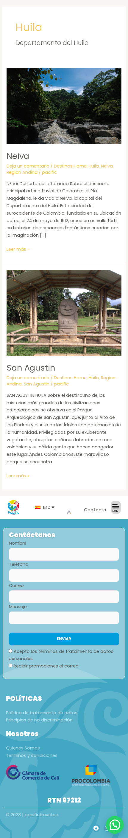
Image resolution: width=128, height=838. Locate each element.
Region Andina (22, 172)
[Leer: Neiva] (64, 106)
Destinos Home (70, 166)
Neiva (18, 156)
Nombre (17, 543)
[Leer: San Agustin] (64, 313)
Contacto (95, 510)
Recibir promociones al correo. (46, 666)
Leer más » (18, 249)
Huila (94, 166)
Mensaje (18, 607)
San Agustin (31, 368)
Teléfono (18, 564)
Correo (16, 585)
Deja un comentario (28, 166)
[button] (115, 825)
